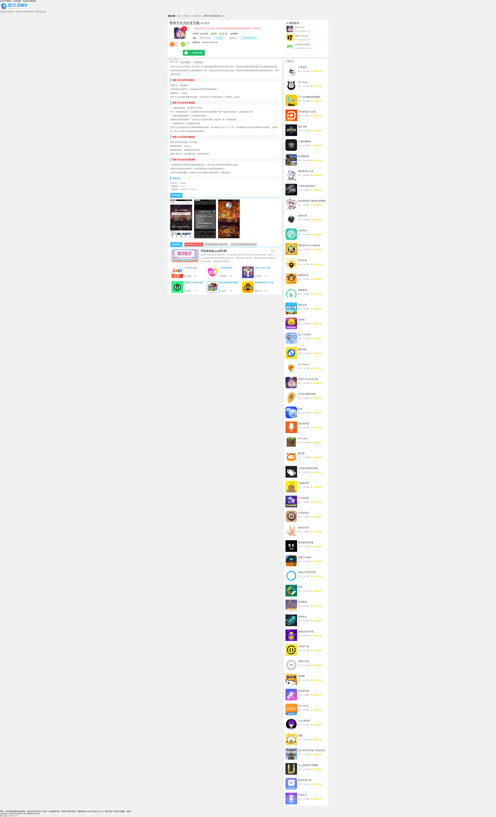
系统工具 (258, 291)
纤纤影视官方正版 (307, 112)
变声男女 (302, 617)
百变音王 (302, 795)
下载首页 (3, 12)
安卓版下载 (197, 53)
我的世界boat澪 (305, 171)
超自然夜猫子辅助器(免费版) (312, 201)
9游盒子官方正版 (262, 268)
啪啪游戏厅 (303, 275)
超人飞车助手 (304, 334)
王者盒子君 (303, 646)
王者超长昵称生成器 (308, 468)
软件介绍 (173, 62)
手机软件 (11, 12)
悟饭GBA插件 (304, 557)
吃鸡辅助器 (303, 156)
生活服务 (187, 276)
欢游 (300, 409)
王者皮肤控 (303, 513)
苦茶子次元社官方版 (308, 379)
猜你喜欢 (198, 62)
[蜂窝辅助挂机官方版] (248, 287)
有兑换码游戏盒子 (249, 38)
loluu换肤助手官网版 (308, 765)
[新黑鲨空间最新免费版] (177, 287)
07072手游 (303, 706)
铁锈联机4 (303, 290)
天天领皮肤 (303, 498)
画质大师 (302, 216)
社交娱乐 (258, 276)
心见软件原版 (225, 268)
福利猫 (301, 676)
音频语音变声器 (305, 631)
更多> (273, 251)
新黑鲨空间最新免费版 (193, 282)
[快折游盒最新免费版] (212, 287)
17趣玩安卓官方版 (301, 36)
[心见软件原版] (212, 272)
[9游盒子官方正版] (248, 272)
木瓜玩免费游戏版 (307, 394)
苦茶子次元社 (299, 27)
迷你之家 (302, 305)
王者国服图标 (304, 141)
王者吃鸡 (302, 230)
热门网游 (26, 12)
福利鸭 (301, 319)
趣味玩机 (302, 349)
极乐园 (301, 453)
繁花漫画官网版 (305, 542)
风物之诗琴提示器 (307, 572)
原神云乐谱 (303, 661)
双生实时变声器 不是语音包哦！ (311, 751)
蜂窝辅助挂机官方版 (264, 282)
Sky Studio (303, 82)
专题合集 (42, 12)
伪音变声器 (303, 423)
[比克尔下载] (13, 9)
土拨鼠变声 (303, 483)
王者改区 (302, 67)
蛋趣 (300, 735)
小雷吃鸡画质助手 (307, 186)
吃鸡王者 (302, 260)
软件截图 (185, 62)
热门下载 (34, 12)
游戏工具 (197, 16)
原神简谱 (302, 602)
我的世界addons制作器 (309, 245)
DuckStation (303, 364)
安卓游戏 (19, 12)
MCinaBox (303, 438)
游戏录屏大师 (304, 780)
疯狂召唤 (302, 126)
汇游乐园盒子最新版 (302, 44)
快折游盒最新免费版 (228, 282)
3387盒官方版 (190, 268)
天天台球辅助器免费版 (309, 97)
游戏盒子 (220, 38)
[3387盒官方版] (177, 272)
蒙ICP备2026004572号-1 (9, 816)
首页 (179, 16)
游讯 (300, 587)
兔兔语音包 (303, 527)
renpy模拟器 (304, 720)
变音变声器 (303, 691)
